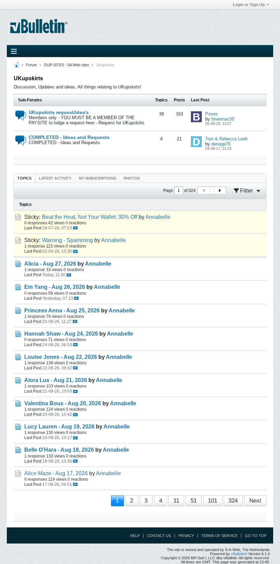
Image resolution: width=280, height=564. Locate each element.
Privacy (186, 536)
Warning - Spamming (67, 240)
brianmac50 (222, 119)
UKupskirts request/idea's (59, 112)
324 (233, 500)
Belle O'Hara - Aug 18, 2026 (59, 450)
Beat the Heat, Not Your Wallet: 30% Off (89, 217)
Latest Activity (55, 178)
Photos (132, 178)
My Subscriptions (97, 178)
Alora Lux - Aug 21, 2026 (55, 380)
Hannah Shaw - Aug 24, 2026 (61, 334)
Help (135, 536)
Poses (211, 113)
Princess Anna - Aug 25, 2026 (62, 310)
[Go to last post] (75, 227)
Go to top (255, 536)
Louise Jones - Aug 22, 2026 (60, 357)
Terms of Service (219, 536)
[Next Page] (219, 190)
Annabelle (157, 217)
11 (176, 500)
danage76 (220, 143)
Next (255, 500)
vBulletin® (239, 554)
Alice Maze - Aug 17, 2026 (56, 473)
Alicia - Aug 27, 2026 (50, 264)
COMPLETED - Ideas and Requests (69, 137)
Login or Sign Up (249, 4)
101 (212, 500)
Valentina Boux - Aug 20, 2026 (62, 403)
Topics (24, 178)
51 (194, 500)
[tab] (24, 178)
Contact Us (159, 536)
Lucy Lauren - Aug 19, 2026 (59, 426)
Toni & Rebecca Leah (226, 138)
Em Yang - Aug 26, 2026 (54, 287)
